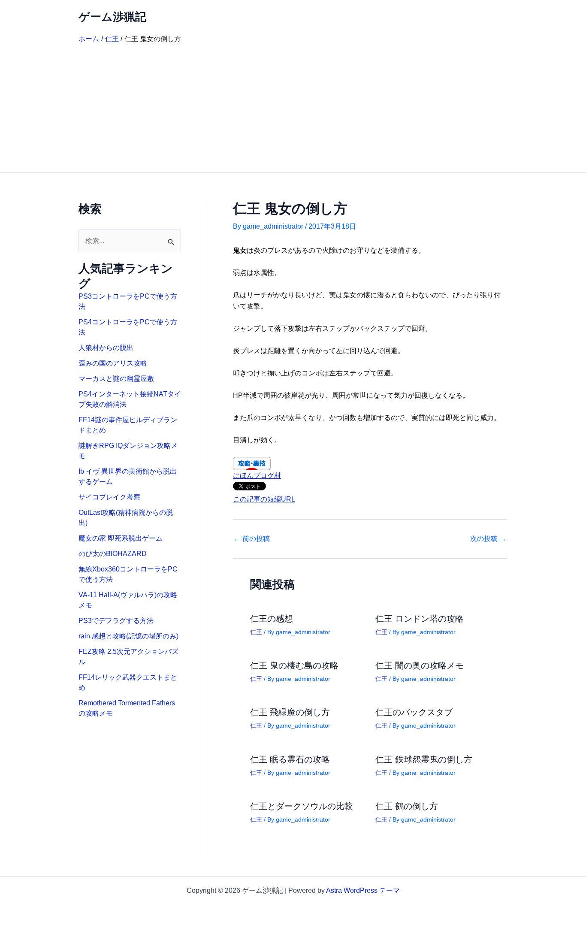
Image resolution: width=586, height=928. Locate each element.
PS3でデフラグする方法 (116, 620)
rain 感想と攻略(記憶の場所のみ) (128, 636)
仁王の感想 (271, 618)
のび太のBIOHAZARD (113, 553)
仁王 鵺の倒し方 (406, 806)
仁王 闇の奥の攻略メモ (419, 665)
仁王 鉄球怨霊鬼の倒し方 (423, 759)
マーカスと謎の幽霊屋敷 (116, 378)
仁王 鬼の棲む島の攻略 (294, 665)
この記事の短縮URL (264, 499)
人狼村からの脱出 (106, 347)
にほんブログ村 (257, 475)
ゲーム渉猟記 (112, 16)
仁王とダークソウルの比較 (301, 806)
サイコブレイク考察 (109, 497)
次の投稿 (488, 538)
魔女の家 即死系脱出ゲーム (121, 538)
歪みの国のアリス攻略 (113, 363)
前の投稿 (252, 538)
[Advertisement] (293, 108)
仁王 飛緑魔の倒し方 (290, 712)
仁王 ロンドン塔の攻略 (419, 618)
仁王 (256, 632)
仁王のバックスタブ (414, 712)
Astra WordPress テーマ (363, 890)
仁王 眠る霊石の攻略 (290, 759)
